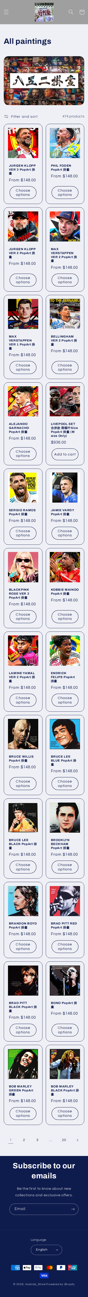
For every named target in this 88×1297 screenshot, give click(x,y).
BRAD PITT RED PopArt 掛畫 (64, 925)
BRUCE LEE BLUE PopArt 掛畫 (64, 760)
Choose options (23, 193)
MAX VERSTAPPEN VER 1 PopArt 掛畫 (22, 342)
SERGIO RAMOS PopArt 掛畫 (22, 512)
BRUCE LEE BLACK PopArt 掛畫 (23, 844)
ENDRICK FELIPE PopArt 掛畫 (63, 677)
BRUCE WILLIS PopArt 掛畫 (21, 758)
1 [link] (11, 1140)
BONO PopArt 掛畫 (64, 1005)
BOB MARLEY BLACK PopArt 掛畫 (65, 1090)
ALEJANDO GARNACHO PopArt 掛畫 (19, 428)
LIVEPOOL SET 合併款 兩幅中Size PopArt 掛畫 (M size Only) (64, 430)
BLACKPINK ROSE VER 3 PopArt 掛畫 (19, 593)
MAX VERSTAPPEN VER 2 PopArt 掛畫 (64, 255)
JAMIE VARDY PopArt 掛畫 (62, 512)
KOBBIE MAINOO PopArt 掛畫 (65, 591)
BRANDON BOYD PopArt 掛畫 (23, 925)
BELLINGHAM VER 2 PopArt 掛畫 (64, 340)
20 (64, 1140)
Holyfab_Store (35, 1284)
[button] (6, 12)
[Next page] (77, 1140)
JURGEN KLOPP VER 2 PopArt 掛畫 (22, 253)
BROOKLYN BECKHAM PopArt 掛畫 (60, 844)
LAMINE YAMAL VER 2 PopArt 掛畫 (22, 677)
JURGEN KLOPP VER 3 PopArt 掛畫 (22, 169)
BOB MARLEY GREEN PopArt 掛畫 (21, 1090)
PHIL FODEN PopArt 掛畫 (61, 167)
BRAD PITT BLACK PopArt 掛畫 (23, 1007)
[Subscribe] (73, 1209)
